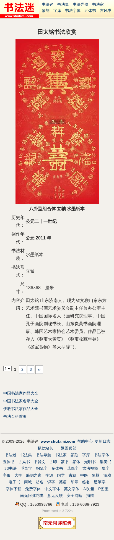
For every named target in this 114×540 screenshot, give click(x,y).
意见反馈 (55, 495)
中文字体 (52, 489)
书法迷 (47, 4)
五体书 (90, 10)
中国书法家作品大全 (20, 393)
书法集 (63, 4)
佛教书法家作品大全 (20, 408)
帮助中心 (85, 441)
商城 (28, 482)
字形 (7, 475)
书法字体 (73, 10)
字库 (57, 10)
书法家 (98, 4)
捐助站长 (45, 448)
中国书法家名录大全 (20, 401)
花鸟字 (73, 468)
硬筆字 (99, 482)
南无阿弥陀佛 (31, 495)
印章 (74, 482)
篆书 (65, 462)
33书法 (10, 468)
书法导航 (80, 4)
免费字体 (33, 489)
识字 (51, 482)
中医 (84, 475)
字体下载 (13, 489)
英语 (63, 482)
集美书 (105, 462)
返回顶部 (68, 448)
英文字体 (71, 489)
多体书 (57, 468)
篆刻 (46, 10)
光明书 (90, 462)
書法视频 (90, 468)
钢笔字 (42, 468)
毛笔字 (26, 468)
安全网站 (74, 495)
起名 (39, 482)
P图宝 (103, 489)
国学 (61, 475)
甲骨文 (39, 462)
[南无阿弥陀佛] (57, 528)
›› (39, 369)
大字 (18, 475)
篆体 (76, 462)
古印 (53, 462)
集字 (106, 468)
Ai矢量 (88, 489)
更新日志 (102, 441)
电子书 (14, 482)
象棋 (96, 475)
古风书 (106, 10)
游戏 (107, 475)
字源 (49, 475)
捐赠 (90, 495)
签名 (86, 482)
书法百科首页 (15, 416)
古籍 (72, 475)
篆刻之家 (34, 475)
